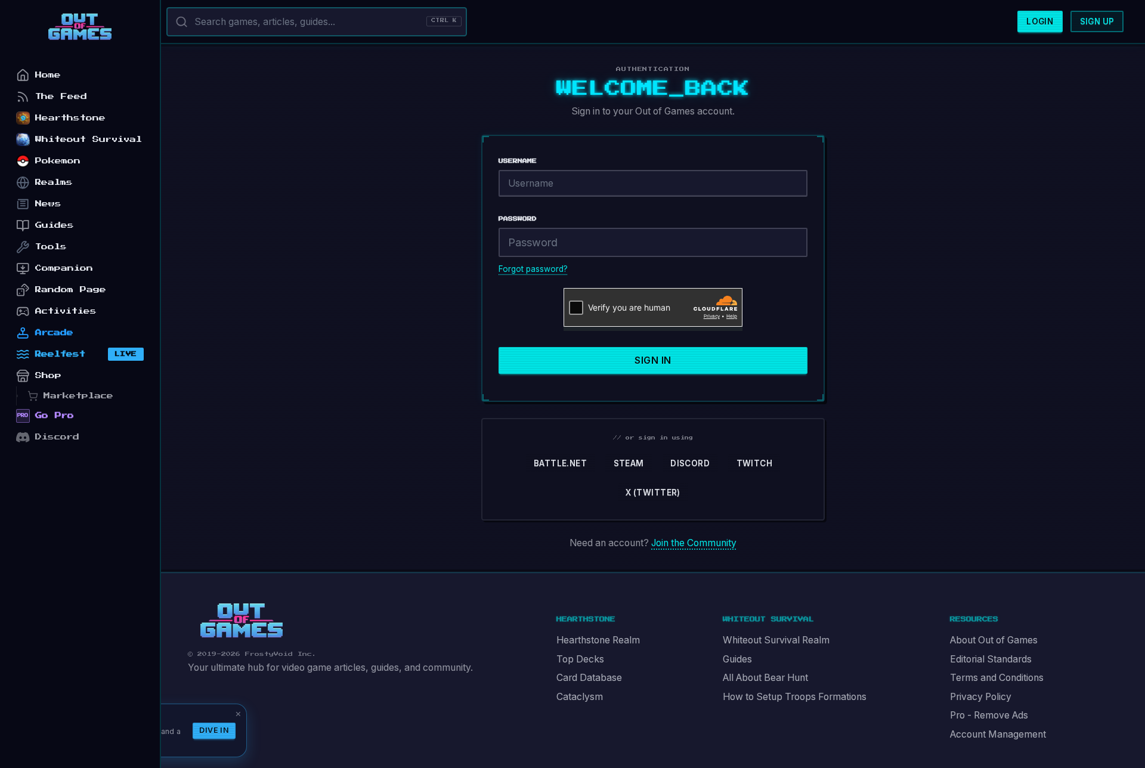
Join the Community (693, 543)
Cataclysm (579, 696)
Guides (737, 659)
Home (48, 75)
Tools (51, 246)
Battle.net (560, 463)
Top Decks (580, 659)
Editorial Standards (991, 659)
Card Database (589, 677)
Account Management (998, 734)
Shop (48, 375)
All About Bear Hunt (765, 677)
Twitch (754, 463)
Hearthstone (70, 117)
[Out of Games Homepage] (241, 621)
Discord (690, 463)
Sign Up (1097, 21)
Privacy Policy (980, 696)
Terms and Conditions (997, 677)
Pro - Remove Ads (989, 715)
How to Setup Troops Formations (795, 696)
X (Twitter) (653, 492)
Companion (64, 268)
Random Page (70, 289)
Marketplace (78, 395)
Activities (66, 311)
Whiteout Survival (88, 139)
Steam (629, 463)
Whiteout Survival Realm (776, 640)
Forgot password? (533, 269)
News (48, 203)
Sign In (653, 360)
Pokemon (58, 160)
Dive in (214, 730)
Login (1039, 21)
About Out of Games (994, 640)
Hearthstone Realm (598, 640)
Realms (54, 182)
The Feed (61, 96)
